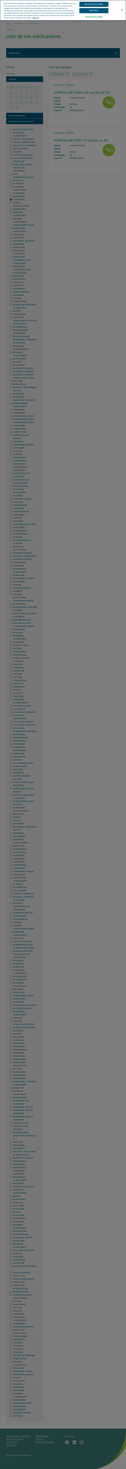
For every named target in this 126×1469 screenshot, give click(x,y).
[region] (63, 10)
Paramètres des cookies (93, 17)
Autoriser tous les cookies (94, 4)
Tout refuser (93, 11)
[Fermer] (122, 10)
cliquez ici (35, 18)
